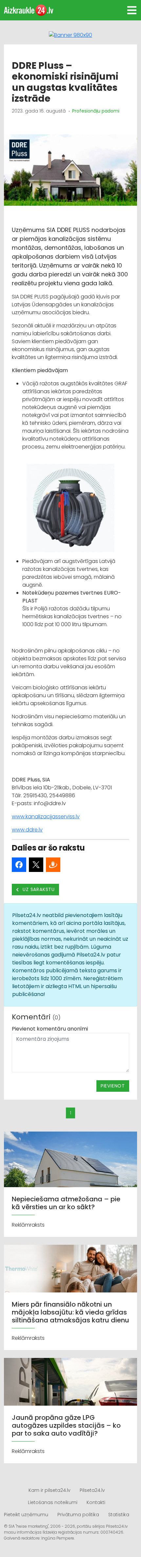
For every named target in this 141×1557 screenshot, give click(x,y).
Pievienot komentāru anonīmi (50, 1029)
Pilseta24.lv (92, 1490)
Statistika (118, 1514)
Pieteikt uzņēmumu (26, 1514)
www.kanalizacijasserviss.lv (46, 816)
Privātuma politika (78, 1514)
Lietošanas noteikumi (52, 1502)
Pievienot (113, 1086)
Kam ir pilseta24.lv (49, 1490)
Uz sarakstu (38, 889)
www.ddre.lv (27, 829)
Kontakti (96, 1502)
